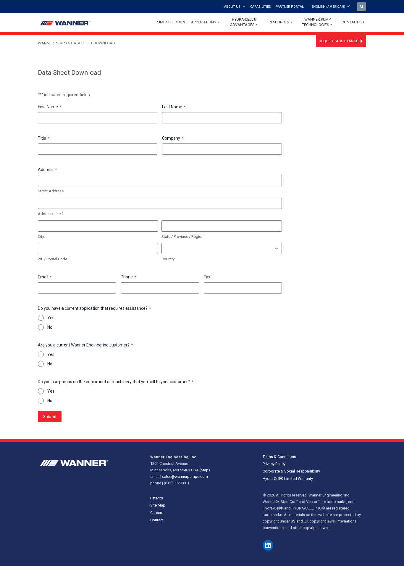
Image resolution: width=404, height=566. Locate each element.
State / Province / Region (182, 236)
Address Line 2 (51, 214)
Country (167, 259)
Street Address (51, 191)
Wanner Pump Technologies (316, 22)
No (49, 327)
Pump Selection (170, 22)
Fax (207, 277)
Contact (157, 520)
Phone (128, 277)
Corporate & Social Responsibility (291, 471)
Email (44, 277)
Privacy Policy (274, 464)
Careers (156, 512)
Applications (203, 22)
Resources (279, 22)
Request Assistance (338, 41)
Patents (156, 498)
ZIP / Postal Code (52, 259)
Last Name (173, 106)
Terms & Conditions (279, 456)
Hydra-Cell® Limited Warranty (288, 478)
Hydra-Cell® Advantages (243, 22)
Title (43, 138)
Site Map (157, 505)
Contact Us (353, 22)
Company (172, 138)
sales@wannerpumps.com (185, 476)
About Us (232, 7)
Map (205, 470)
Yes (50, 317)
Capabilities (260, 7)
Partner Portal (290, 7)
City (41, 236)
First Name (49, 106)
